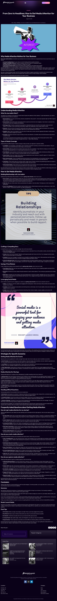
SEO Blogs (28, 10)
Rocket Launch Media (6, 504)
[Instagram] (28, 581)
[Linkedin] (31, 581)
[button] (25, 3)
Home (12, 22)
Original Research (5, 385)
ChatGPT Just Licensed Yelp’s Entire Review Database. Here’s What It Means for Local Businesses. (17, 551)
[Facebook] (25, 581)
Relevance (5, 128)
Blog (15, 22)
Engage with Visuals (7, 472)
